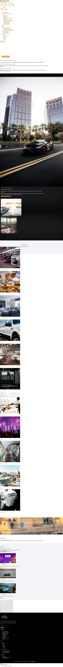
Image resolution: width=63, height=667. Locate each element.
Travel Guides (4, 564)
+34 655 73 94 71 (6, 1)
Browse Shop (9, 665)
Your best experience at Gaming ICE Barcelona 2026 (9, 566)
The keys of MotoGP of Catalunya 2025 (7, 581)
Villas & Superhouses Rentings (4, 318)
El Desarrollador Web (32, 661)
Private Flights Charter (3, 415)
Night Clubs (1, 439)
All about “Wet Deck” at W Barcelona (7, 596)
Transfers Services (2, 342)
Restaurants (1, 366)
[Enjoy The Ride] (4, 6)
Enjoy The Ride (23, 661)
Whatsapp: (1, 1)
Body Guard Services (2, 512)
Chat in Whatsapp (2, 41)
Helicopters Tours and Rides (3, 463)
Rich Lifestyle (4, 579)
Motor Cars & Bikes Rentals (3, 269)
